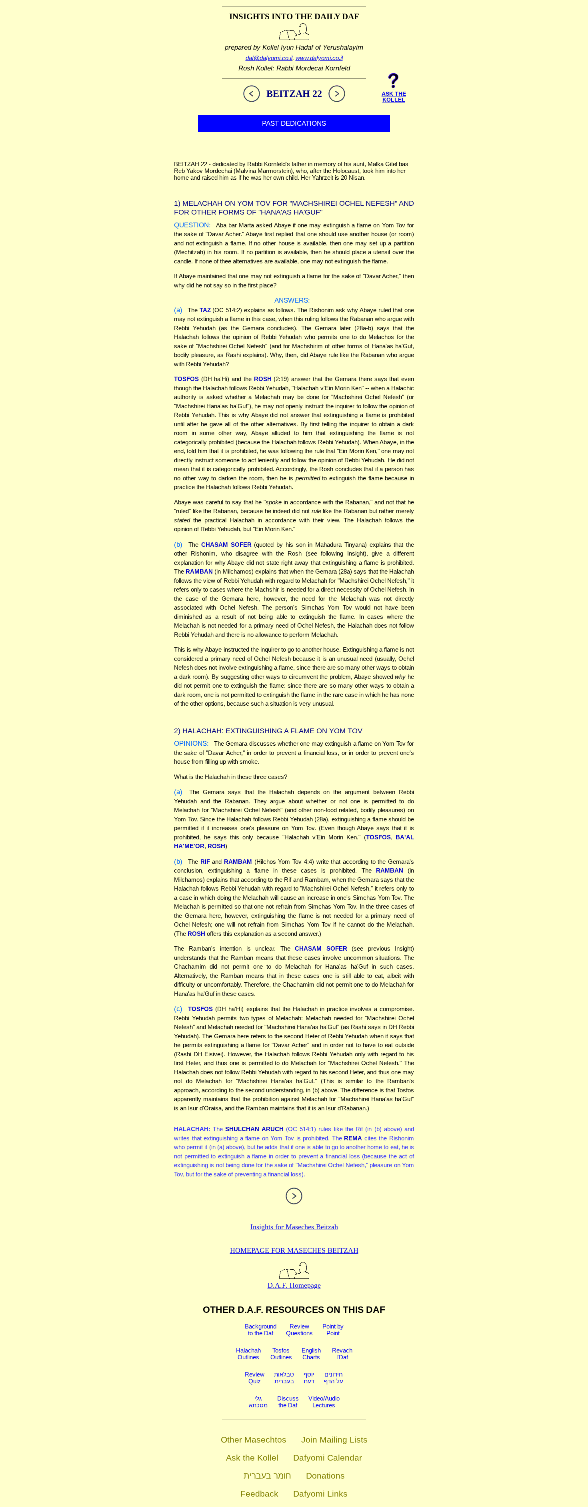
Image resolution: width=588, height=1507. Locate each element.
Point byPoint (333, 1329)
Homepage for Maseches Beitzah (294, 1250)
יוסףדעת (309, 1378)
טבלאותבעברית (284, 1378)
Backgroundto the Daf (260, 1329)
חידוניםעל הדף (333, 1378)
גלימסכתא (258, 1402)
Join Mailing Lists (334, 1439)
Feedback (259, 1493)
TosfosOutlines (281, 1354)
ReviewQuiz (254, 1378)
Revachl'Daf (342, 1354)
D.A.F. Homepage (294, 1285)
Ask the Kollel (252, 1457)
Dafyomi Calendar (327, 1457)
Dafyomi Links (320, 1493)
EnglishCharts (311, 1354)
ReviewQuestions (299, 1329)
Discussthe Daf (288, 1402)
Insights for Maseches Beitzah (294, 1227)
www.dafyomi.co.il (319, 57)
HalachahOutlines (248, 1354)
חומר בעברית (267, 1475)
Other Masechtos (253, 1439)
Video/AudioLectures (324, 1402)
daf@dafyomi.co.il (269, 57)
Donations (325, 1475)
